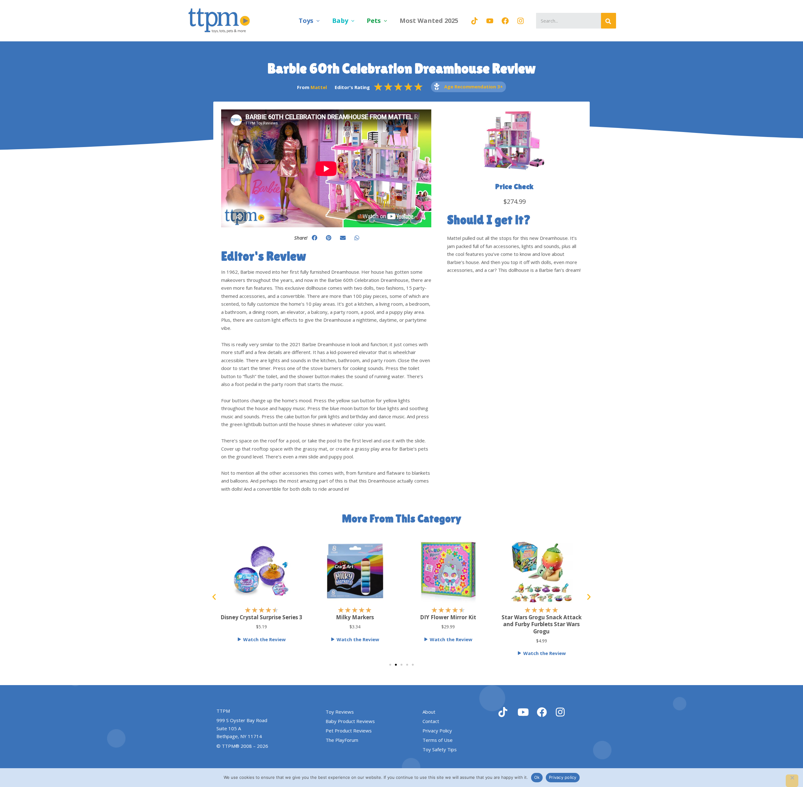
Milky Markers (334, 617)
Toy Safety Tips (440, 749)
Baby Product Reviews (350, 721)
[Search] (608, 21)
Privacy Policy (437, 730)
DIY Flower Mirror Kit (428, 617)
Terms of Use (438, 740)
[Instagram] (520, 20)
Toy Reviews (340, 712)
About (429, 712)
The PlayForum (342, 740)
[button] (316, 20)
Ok (537, 777)
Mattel (319, 87)
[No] (792, 780)
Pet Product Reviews (349, 730)
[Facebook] (505, 20)
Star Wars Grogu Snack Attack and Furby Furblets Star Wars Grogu (521, 624)
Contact (431, 721)
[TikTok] (474, 20)
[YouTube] (489, 20)
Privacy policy (563, 777)
